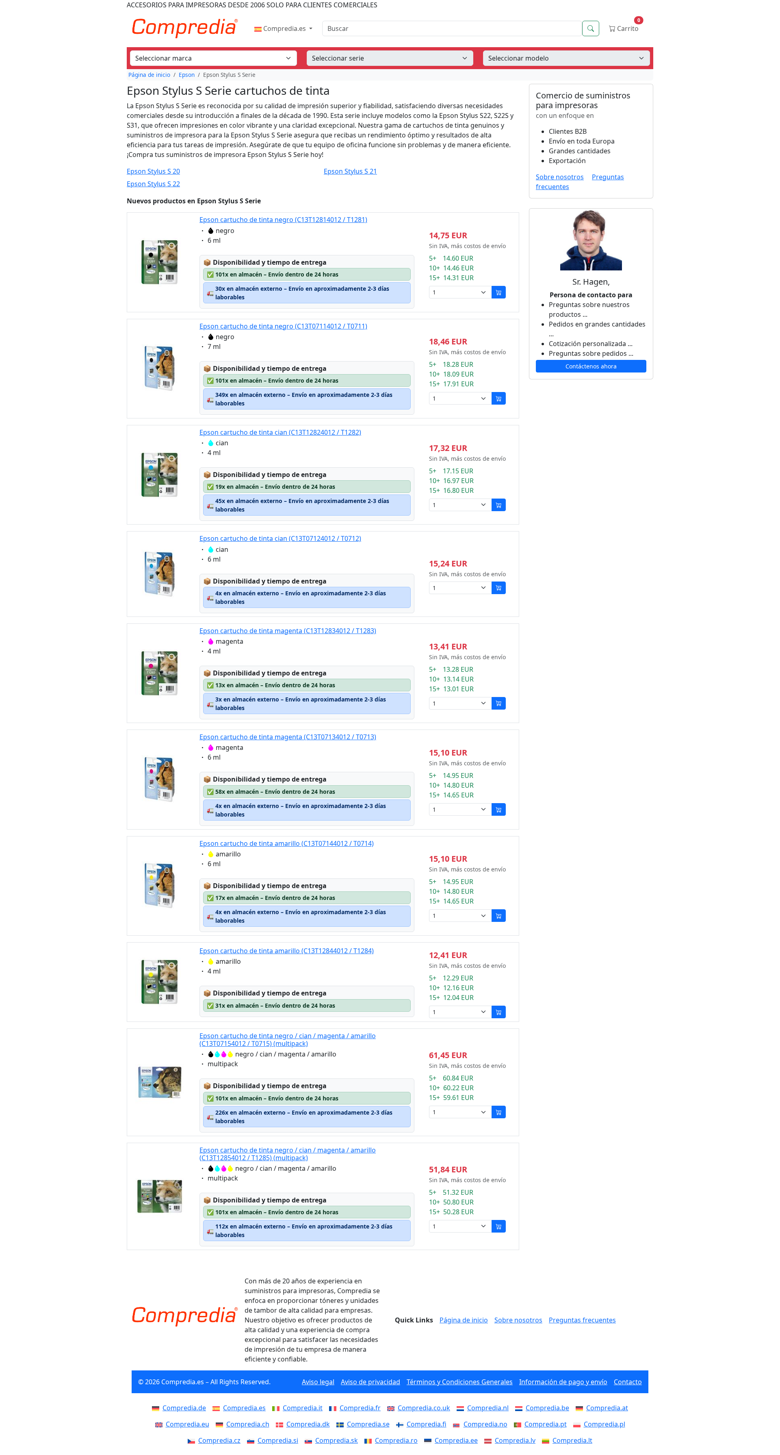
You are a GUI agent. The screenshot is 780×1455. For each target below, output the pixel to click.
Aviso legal (318, 1381)
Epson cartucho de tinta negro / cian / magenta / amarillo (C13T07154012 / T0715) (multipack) (287, 1039)
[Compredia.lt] (547, 1440)
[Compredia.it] (277, 1408)
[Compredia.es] (217, 1408)
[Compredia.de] (157, 1408)
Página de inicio (149, 74)
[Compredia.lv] (489, 1440)
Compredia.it (303, 1407)
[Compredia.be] (520, 1408)
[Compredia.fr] (334, 1408)
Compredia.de (184, 1407)
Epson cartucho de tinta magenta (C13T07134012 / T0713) (287, 736)
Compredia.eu (187, 1424)
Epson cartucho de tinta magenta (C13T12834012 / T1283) (287, 630)
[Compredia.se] (341, 1424)
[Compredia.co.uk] (392, 1408)
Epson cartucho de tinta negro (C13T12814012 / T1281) (283, 219)
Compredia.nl (488, 1407)
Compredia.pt (545, 1424)
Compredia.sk (336, 1440)
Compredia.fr (360, 1407)
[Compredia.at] (581, 1408)
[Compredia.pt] (519, 1424)
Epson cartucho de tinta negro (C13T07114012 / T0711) (283, 326)
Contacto (628, 1381)
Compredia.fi (426, 1424)
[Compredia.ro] (369, 1440)
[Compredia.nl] (462, 1408)
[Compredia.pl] (578, 1424)
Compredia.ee (456, 1440)
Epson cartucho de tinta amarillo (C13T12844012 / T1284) (286, 950)
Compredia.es (285, 28)
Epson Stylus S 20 (153, 171)
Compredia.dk (308, 1424)
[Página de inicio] (185, 1317)
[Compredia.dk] (281, 1424)
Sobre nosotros (560, 176)
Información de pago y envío (563, 1381)
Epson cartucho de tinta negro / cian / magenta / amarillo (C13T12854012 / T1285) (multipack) (287, 1154)
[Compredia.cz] (193, 1440)
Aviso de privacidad (370, 1381)
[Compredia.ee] (429, 1440)
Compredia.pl (604, 1424)
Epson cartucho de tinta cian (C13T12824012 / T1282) (280, 432)
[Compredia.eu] (160, 1424)
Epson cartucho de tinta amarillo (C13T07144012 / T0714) (286, 843)
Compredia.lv (515, 1440)
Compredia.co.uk (424, 1407)
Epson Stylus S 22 (153, 184)
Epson (187, 74)
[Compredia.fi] (401, 1424)
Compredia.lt (572, 1440)
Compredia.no (485, 1424)
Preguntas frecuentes (582, 1320)
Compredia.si (278, 1440)
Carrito (627, 26)
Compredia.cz (219, 1440)
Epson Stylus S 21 (350, 171)
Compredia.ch (247, 1424)
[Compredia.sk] (310, 1440)
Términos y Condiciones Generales (460, 1381)
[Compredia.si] (252, 1440)
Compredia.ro (396, 1440)
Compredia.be (547, 1407)
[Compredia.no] (458, 1424)
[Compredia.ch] (221, 1424)
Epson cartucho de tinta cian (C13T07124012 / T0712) (280, 538)
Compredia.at (607, 1407)
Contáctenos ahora (591, 366)
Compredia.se (368, 1424)
